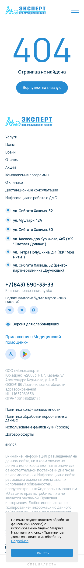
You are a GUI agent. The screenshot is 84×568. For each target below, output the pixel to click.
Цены (9, 144)
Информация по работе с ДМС (31, 198)
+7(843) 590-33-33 (29, 284)
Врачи (10, 152)
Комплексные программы (27, 175)
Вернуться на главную (42, 87)
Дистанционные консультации (31, 190)
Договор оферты (19, 434)
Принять (42, 553)
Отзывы (11, 159)
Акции (10, 167)
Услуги (11, 137)
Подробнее (19, 541)
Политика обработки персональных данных (36, 418)
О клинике (14, 182)
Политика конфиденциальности (32, 409)
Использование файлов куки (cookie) (37, 427)
